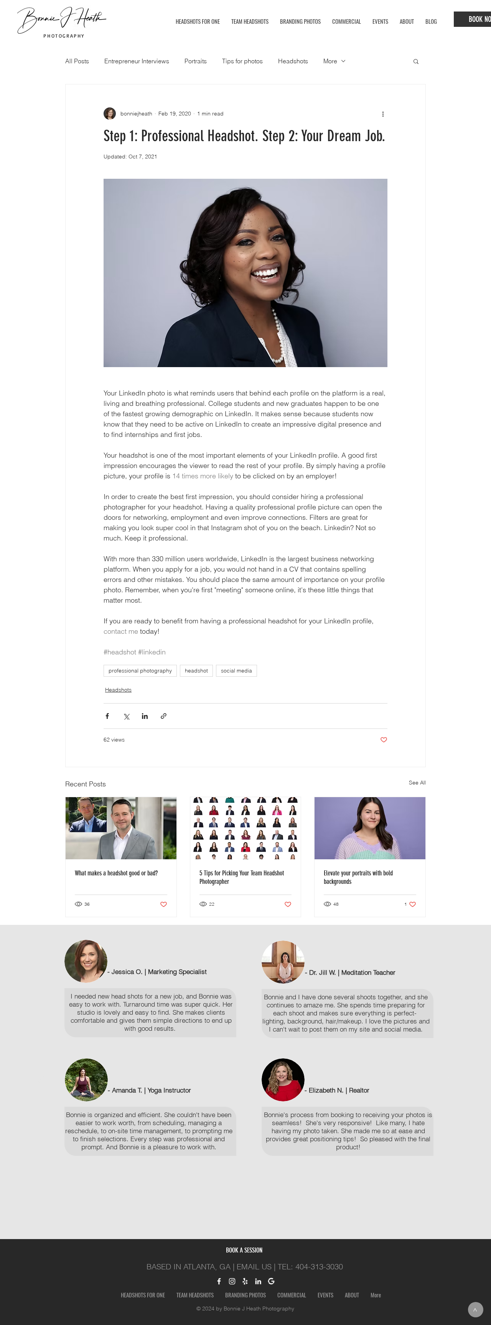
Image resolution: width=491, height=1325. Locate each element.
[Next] (450, 1081)
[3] (250, 1224)
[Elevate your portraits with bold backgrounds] (370, 828)
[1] (235, 1224)
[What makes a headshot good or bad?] (121, 828)
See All (417, 782)
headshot (196, 670)
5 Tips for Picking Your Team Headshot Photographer (241, 877)
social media (236, 670)
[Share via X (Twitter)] (126, 716)
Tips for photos (242, 61)
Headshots (293, 61)
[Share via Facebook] (107, 716)
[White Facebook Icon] (219, 1281)
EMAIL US (254, 1266)
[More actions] (382, 113)
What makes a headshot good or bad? (116, 873)
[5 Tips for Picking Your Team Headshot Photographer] (245, 828)
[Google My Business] (271, 1281)
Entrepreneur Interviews (136, 61)
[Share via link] (163, 716)
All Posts (77, 61)
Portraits (196, 61)
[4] (256, 1224)
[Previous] (41, 1081)
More (330, 61)
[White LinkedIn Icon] (258, 1281)
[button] (416, 61)
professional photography (140, 670)
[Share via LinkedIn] (144, 716)
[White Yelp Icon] (245, 1281)
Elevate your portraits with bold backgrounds (358, 877)
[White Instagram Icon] (232, 1281)
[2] (242, 1223)
